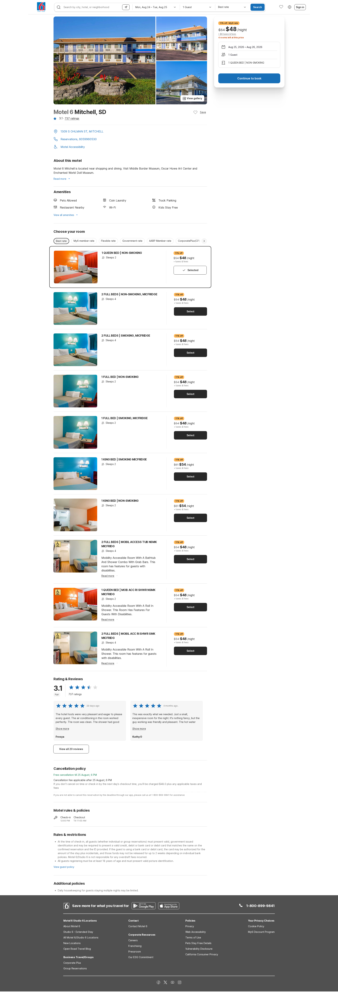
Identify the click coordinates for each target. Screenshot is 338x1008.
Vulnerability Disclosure (198, 948)
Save (203, 112)
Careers (133, 940)
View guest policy (64, 866)
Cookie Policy (256, 926)
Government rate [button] (132, 240)
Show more (62, 728)
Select (190, 311)
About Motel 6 (71, 926)
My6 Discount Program (261, 931)
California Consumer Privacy (201, 954)
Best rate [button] (61, 240)
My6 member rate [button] (84, 240)
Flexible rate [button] (108, 240)
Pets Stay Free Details (198, 943)
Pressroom (134, 951)
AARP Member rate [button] (160, 240)
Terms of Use (193, 937)
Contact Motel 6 (137, 926)
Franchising (135, 945)
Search (257, 7)
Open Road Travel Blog (77, 948)
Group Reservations (75, 968)
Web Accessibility (195, 931)
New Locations (72, 943)
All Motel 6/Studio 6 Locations (80, 937)
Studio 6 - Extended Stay (78, 931)
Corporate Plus (72, 962)
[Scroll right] (204, 241)
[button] (130, 132)
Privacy (189, 926)
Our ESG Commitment (140, 957)
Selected (192, 270)
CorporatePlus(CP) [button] (189, 240)
